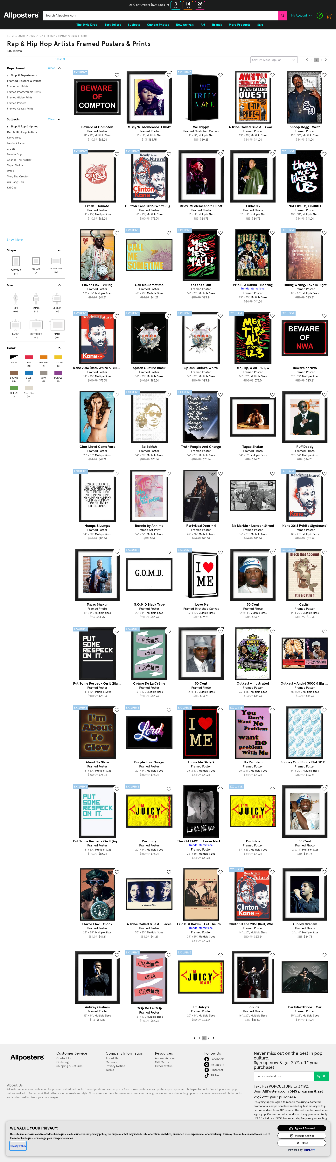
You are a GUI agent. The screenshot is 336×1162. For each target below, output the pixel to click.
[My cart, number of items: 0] (329, 15)
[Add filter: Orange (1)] (43, 356)
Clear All (60, 59)
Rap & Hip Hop (47, 36)
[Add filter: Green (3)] (14, 387)
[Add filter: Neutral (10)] (29, 387)
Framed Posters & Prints (73, 36)
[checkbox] (15, 302)
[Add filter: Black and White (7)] (14, 356)
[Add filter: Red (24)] (29, 356)
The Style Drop (86, 24)
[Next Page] (325, 60)
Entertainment (16, 36)
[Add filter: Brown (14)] (14, 372)
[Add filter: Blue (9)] (29, 372)
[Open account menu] (310, 15)
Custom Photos (158, 24)
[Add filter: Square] (36, 261)
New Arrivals (185, 24)
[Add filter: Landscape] (56, 261)
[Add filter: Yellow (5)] (58, 356)
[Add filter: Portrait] (16, 261)
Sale (260, 24)
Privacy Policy (18, 1146)
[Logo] (21, 15)
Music (32, 36)
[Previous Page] (307, 60)
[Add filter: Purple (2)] (58, 372)
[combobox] (160, 15)
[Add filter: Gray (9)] (43, 372)
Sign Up (321, 1076)
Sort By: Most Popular (266, 59)
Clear (51, 119)
